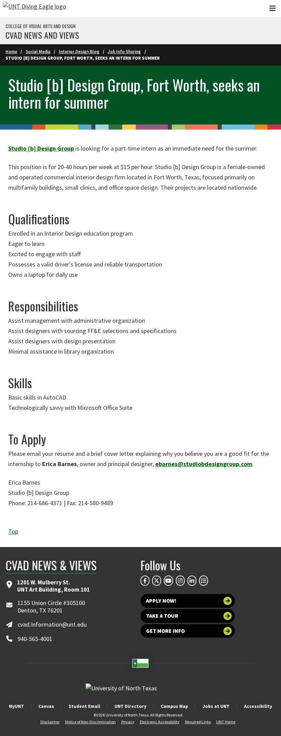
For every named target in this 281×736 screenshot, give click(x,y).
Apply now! (161, 600)
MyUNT (16, 706)
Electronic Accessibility (160, 721)
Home (11, 51)
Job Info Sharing (124, 51)
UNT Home (225, 721)
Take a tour (162, 616)
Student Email (84, 706)
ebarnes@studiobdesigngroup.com (203, 464)
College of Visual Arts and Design (40, 26)
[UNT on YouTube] (168, 580)
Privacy (127, 721)
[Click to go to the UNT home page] (34, 8)
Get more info (165, 631)
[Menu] (272, 8)
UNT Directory (130, 706)
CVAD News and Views (42, 35)
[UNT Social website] (203, 580)
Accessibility (258, 706)
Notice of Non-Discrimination (90, 721)
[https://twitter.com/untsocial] (156, 580)
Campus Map (174, 706)
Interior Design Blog (79, 51)
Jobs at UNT (216, 706)
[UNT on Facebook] (144, 580)
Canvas (46, 706)
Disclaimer (50, 721)
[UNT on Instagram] (180, 580)
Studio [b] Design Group (41, 148)
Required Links (198, 721)
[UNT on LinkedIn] (191, 580)
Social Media (38, 51)
